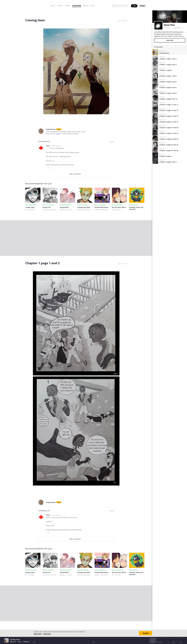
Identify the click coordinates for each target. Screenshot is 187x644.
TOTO (48, 146)
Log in (134, 6)
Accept (145, 633)
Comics (60, 5)
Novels (67, 5)
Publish (142, 6)
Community (76, 5)
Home (53, 5)
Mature (86, 5)
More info (37, 634)
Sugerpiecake (51, 129)
